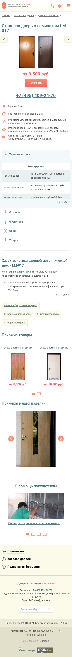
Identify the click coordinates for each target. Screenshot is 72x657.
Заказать (36, 82)
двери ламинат (25, 271)
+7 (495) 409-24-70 (36, 95)
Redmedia (44, 641)
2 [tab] (38, 394)
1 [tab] (33, 394)
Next (61, 439)
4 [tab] (44, 534)
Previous (11, 439)
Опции (13, 230)
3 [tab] (38, 534)
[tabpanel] (18, 365)
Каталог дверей (19, 559)
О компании (15, 551)
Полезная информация (23, 567)
